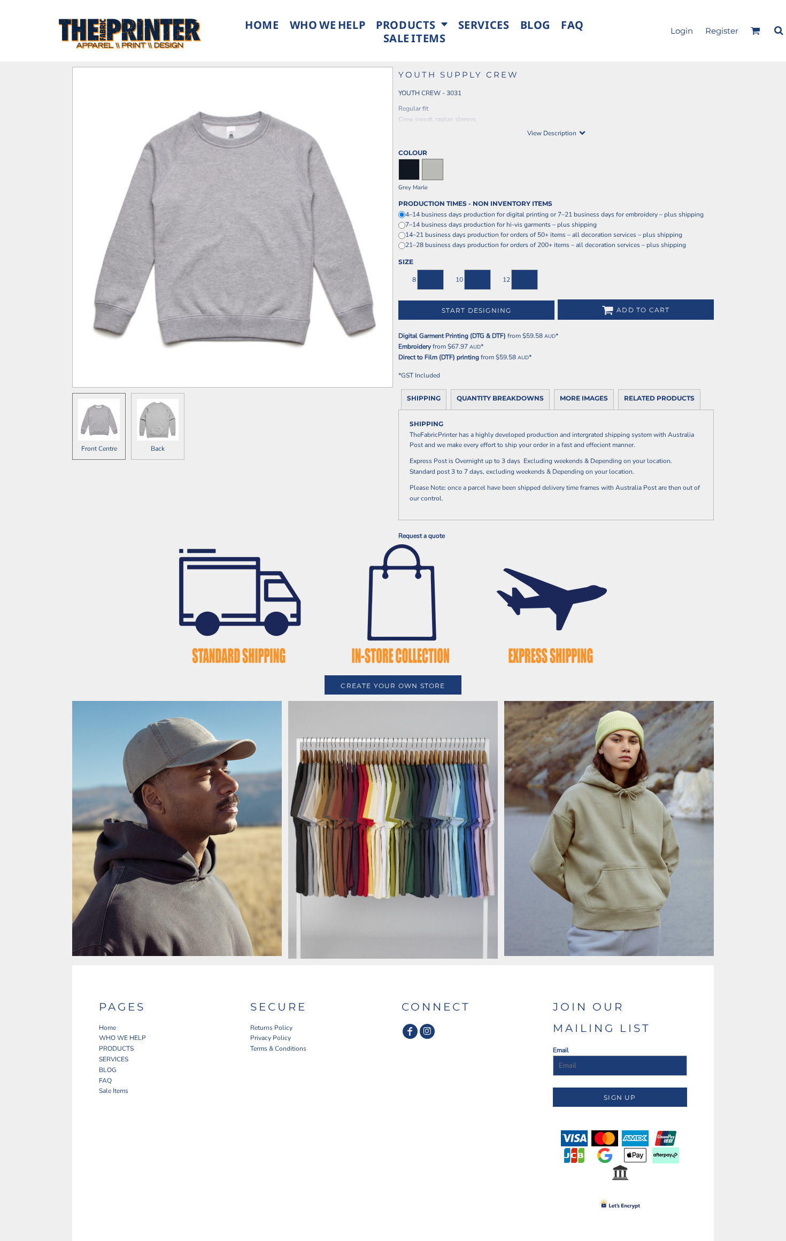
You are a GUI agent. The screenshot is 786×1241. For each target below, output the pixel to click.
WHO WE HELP (122, 1038)
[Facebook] (410, 1031)
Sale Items (113, 1090)
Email (561, 1050)
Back (158, 448)
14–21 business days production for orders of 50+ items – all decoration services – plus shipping (543, 234)
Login (682, 31)
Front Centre (99, 448)
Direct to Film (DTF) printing (438, 357)
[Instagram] (427, 1031)
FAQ (105, 1080)
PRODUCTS (116, 1048)
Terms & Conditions (278, 1048)
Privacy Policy (270, 1038)
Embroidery (414, 346)
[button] (411, 23)
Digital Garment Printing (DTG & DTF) (452, 336)
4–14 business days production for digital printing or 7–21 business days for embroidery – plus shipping (554, 214)
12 (506, 279)
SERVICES (113, 1059)
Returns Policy (271, 1027)
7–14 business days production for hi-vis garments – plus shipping (501, 224)
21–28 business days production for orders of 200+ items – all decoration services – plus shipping (545, 245)
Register (721, 31)
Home (107, 1027)
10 (459, 279)
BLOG (108, 1070)
